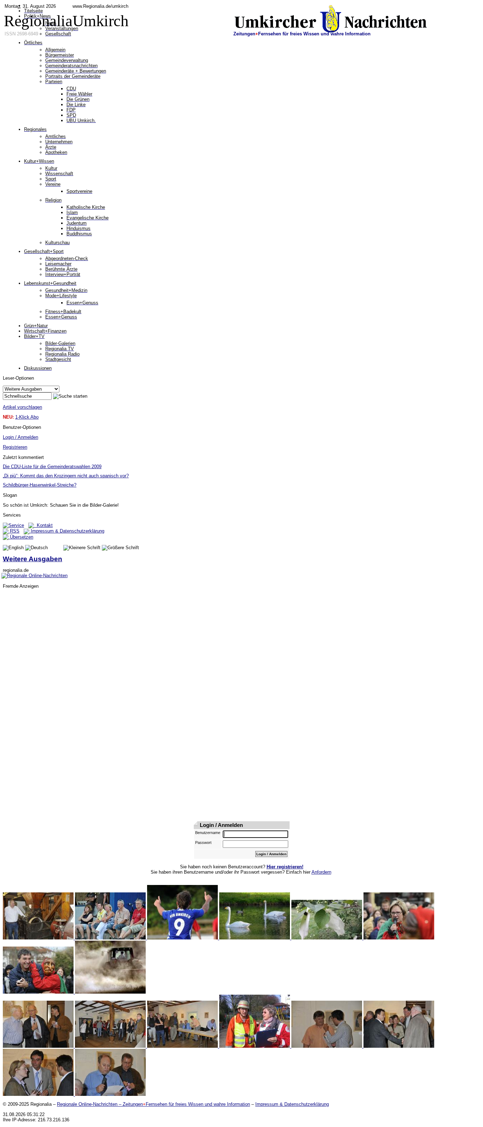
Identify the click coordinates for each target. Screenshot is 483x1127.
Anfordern (321, 872)
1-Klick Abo (27, 417)
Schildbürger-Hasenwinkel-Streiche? (39, 485)
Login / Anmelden (20, 437)
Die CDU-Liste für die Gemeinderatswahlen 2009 (52, 466)
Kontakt (43, 525)
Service (16, 525)
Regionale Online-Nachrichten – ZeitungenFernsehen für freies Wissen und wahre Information (153, 1104)
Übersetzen (20, 537)
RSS (13, 531)
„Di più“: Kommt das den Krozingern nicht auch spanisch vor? (66, 475)
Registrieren (15, 447)
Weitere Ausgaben (32, 559)
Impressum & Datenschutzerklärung (66, 531)
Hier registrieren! (285, 866)
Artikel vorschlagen (22, 407)
